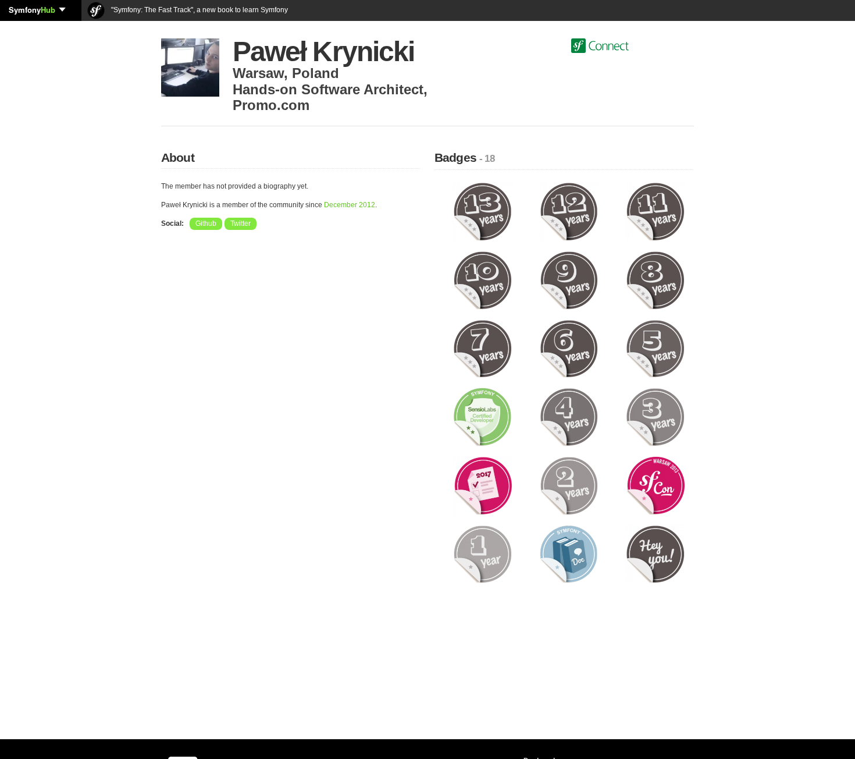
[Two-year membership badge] (569, 485)
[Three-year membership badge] (655, 417)
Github (205, 223)
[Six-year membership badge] (569, 348)
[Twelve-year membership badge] (569, 211)
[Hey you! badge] (655, 553)
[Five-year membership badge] (655, 348)
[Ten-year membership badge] (482, 279)
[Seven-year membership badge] (482, 348)
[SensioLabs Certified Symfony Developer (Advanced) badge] (482, 417)
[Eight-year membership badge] (655, 279)
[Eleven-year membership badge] (655, 211)
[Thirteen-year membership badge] (482, 211)
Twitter (240, 223)
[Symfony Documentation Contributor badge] (569, 553)
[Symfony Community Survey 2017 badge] (482, 485)
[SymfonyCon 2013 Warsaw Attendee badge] (655, 485)
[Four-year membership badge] (569, 417)
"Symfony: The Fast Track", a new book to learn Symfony (198, 10)
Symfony (32, 9)
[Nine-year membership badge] (569, 279)
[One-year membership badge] (482, 553)
